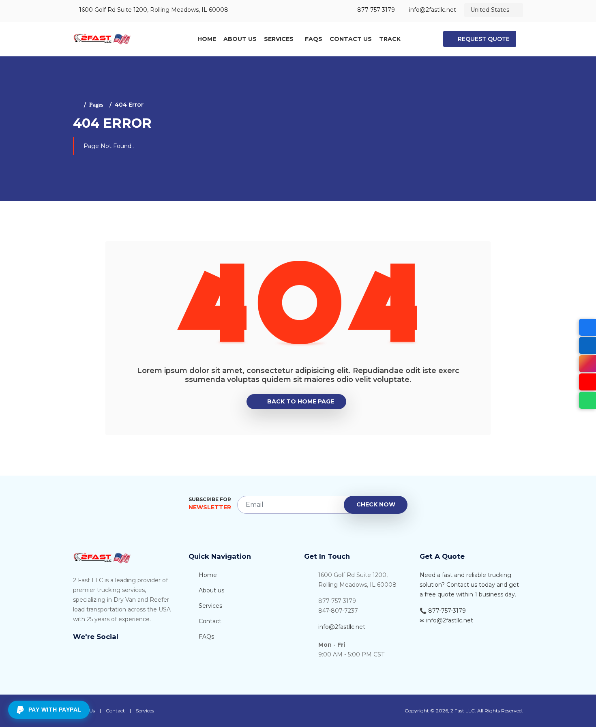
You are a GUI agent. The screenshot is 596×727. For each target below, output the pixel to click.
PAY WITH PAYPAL (55, 709)
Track (390, 39)
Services (279, 39)
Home (206, 39)
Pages (96, 105)
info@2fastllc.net (341, 626)
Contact (209, 621)
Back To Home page (300, 401)
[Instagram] (587, 363)
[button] (479, 39)
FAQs (313, 39)
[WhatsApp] (587, 400)
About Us (240, 39)
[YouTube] (587, 381)
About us (210, 590)
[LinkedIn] (587, 345)
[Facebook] (587, 327)
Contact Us (351, 39)
